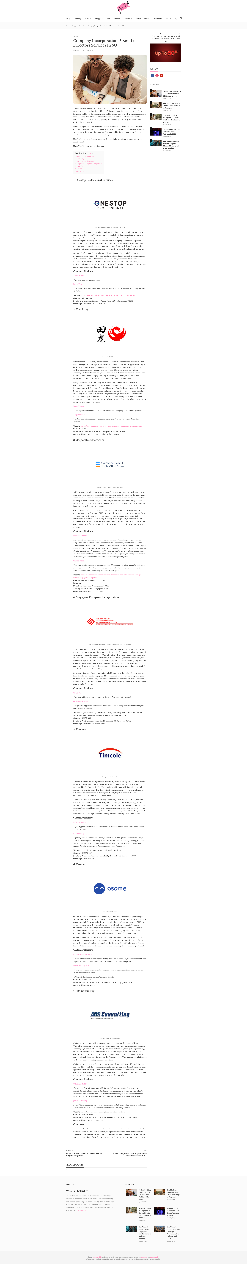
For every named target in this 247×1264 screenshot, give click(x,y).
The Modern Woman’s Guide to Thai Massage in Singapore (171, 105)
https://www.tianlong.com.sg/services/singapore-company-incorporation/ (111, 426)
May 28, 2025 (69, 1196)
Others (137, 18)
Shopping (98, 18)
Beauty (68, 18)
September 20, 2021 (79, 50)
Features (128, 18)
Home (67, 26)
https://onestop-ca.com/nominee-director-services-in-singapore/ (108, 295)
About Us (147, 18)
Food (108, 18)
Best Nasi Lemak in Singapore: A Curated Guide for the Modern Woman (145, 1247)
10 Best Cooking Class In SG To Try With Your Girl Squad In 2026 (172, 94)
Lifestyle (88, 18)
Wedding (77, 18)
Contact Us (158, 18)
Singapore (75, 26)
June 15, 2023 (125, 1196)
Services (117, 18)
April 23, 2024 (98, 1196)
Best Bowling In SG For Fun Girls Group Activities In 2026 (171, 132)
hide (90, 153)
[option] (78, 1184)
